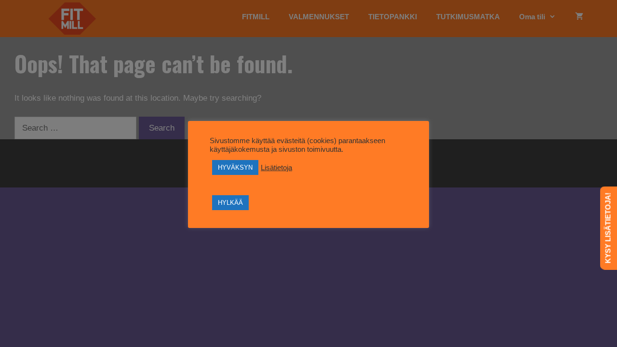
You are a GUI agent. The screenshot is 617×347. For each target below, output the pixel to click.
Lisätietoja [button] (276, 168)
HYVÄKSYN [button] (235, 167)
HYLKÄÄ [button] (230, 202)
